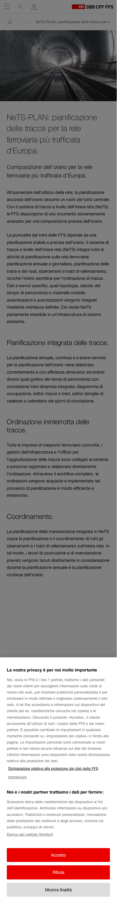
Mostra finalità (58, 889)
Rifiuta (58, 872)
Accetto (58, 855)
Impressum (17, 777)
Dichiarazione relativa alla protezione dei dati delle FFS (53, 768)
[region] (58, 781)
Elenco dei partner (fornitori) (30, 834)
